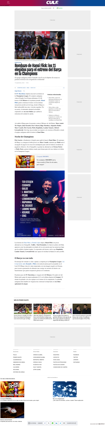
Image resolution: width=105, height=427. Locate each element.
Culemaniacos (17, 359)
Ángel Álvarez (18, 91)
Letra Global (37, 369)
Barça (28, 87)
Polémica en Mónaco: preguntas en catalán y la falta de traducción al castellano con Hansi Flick (55, 118)
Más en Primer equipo (21, 300)
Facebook (76, 354)
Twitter (75, 357)
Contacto (56, 357)
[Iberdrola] (59, 8)
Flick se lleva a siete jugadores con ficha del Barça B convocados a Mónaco (55, 110)
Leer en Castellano (4, 5)
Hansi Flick (32, 87)
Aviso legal (56, 359)
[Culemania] (52, 2)
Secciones (16, 369)
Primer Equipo (17, 357)
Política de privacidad (59, 362)
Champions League (21, 87)
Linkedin (75, 359)
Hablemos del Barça (19, 362)
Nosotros (56, 354)
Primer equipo (18, 62)
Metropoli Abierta (38, 359)
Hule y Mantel (37, 367)
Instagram (76, 362)
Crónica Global (37, 354)
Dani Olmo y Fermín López (32, 242)
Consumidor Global (39, 357)
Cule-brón (16, 367)
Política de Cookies (59, 364)
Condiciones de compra (60, 367)
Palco (15, 354)
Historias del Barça (19, 372)
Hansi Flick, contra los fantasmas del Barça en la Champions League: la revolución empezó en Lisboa (55, 101)
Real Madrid (16, 364)
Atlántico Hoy (37, 364)
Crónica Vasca (37, 362)
